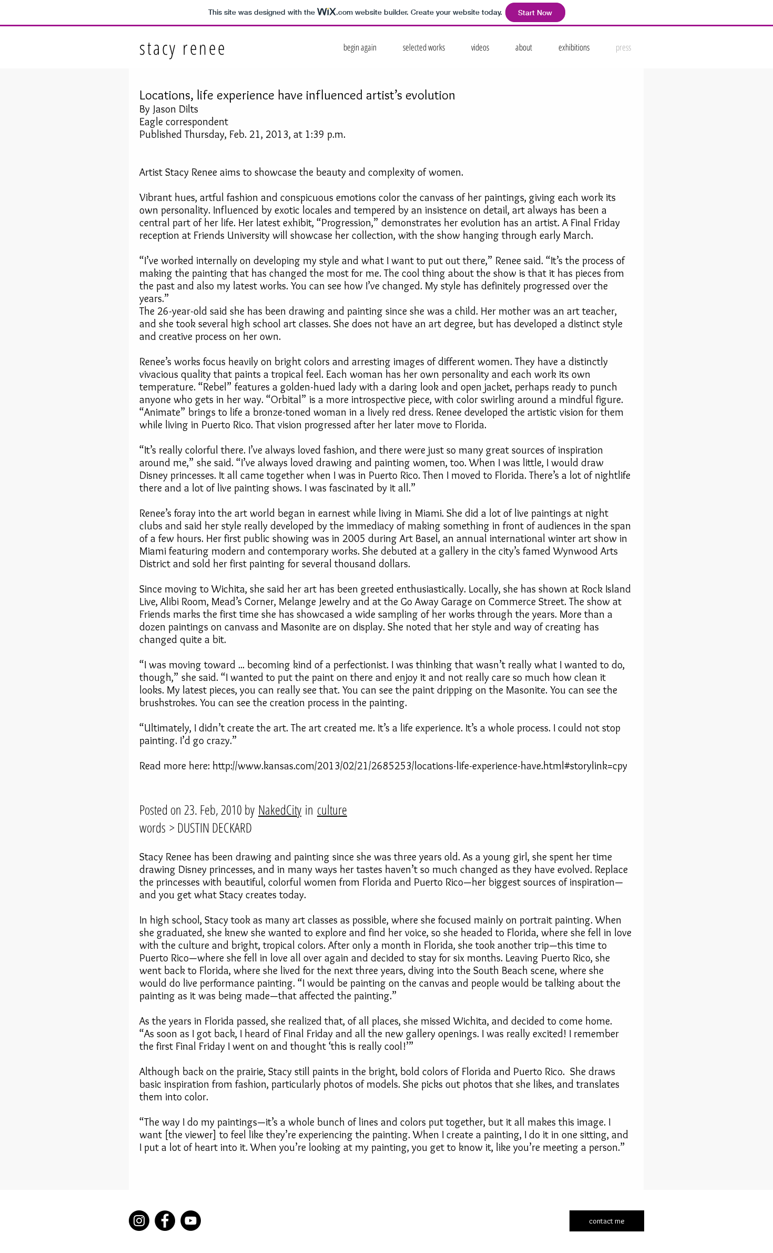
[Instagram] (139, 1220)
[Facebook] (165, 1220)
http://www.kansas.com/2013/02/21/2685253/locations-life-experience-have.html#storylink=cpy (419, 765)
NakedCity (279, 809)
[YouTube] (190, 1220)
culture (332, 809)
